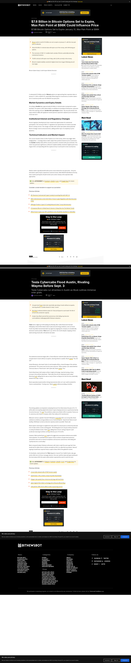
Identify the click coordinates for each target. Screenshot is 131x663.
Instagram (97, 561)
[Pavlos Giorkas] (32, 32)
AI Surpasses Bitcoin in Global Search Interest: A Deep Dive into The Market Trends (52, 208)
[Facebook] (67, 256)
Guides (83, 132)
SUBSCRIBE (62, 227)
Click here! (80, 1)
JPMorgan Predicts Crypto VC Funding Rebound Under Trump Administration (51, 204)
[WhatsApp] (76, 256)
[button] (111, 5)
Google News (65, 181)
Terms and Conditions (95, 591)
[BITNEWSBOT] (24, 5)
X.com (57, 181)
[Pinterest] (73, 256)
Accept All (125, 660)
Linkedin (107, 561)
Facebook (47, 181)
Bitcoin (34, 42)
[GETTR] (99, 564)
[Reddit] (92, 564)
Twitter (106, 558)
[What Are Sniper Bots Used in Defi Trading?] (92, 125)
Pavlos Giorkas (38, 32)
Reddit (96, 564)
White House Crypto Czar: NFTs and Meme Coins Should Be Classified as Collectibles (53, 212)
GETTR (103, 564)
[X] (70, 256)
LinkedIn (52, 181)
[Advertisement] (53, 83)
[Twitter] (102, 558)
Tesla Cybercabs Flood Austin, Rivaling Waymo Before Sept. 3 (90, 63)
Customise (107, 660)
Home (32, 18)
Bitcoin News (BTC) (34, 257)
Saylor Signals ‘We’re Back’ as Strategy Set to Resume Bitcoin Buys (90, 108)
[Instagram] (92, 561)
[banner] (65, 13)
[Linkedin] (102, 561)
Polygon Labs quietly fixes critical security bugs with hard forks (91, 96)
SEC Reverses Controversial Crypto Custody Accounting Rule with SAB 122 (50, 195)
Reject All (116, 660)
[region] (65, 659)
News (36, 18)
